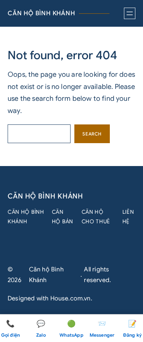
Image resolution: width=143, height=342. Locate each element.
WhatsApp (71, 328)
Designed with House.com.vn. (50, 298)
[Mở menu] (129, 13)
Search (92, 134)
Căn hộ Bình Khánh (41, 13)
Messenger (102, 328)
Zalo (41, 328)
